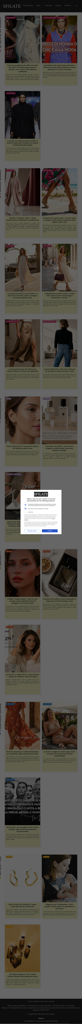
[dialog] (41, 512)
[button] (41, 512)
